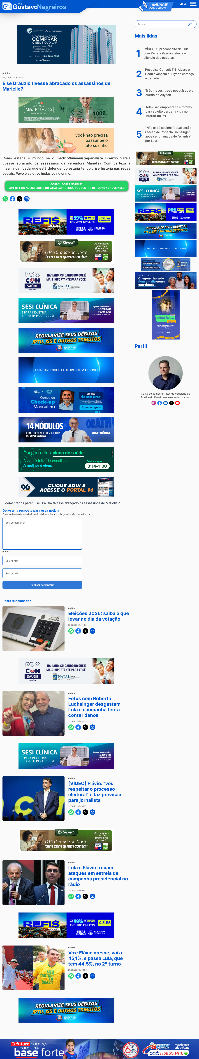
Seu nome (11, 560)
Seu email (11, 573)
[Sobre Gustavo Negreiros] (165, 373)
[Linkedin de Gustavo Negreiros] (165, 402)
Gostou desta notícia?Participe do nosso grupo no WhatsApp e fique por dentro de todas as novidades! (66, 186)
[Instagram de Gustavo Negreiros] (153, 402)
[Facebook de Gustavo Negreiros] (159, 402)
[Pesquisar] (190, 24)
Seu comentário (15, 522)
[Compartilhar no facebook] (12, 199)
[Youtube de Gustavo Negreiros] (177, 402)
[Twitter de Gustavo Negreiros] (171, 402)
